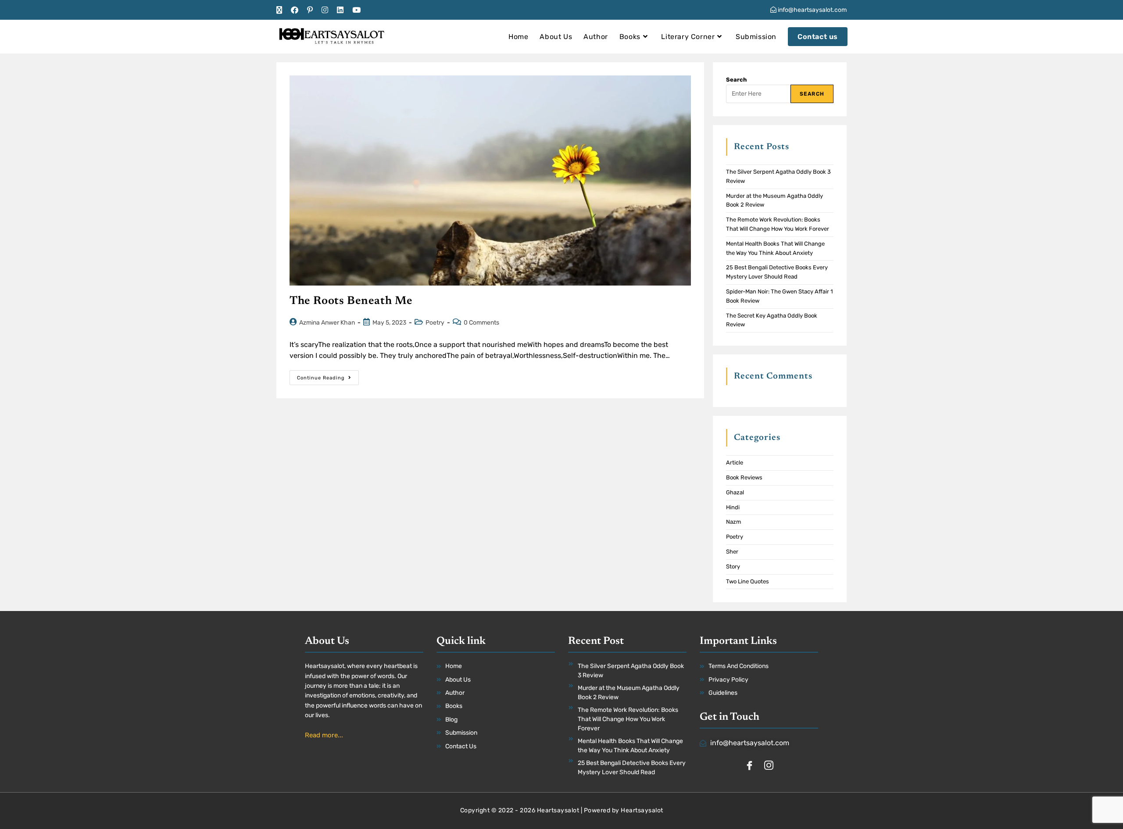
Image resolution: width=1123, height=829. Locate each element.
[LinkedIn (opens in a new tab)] (340, 10)
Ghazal (735, 492)
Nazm (733, 521)
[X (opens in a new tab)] (281, 10)
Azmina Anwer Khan (327, 322)
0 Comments (481, 322)
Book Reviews (744, 477)
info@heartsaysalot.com (811, 10)
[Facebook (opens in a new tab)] (294, 10)
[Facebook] (749, 766)
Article (734, 462)
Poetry (435, 322)
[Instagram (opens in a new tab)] (325, 10)
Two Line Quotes (747, 581)
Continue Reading (328, 375)
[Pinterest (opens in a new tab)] (310, 10)
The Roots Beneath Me (351, 301)
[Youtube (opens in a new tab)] (356, 10)
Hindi (733, 507)
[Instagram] (768, 766)
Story (733, 566)
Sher (732, 551)
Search (736, 79)
